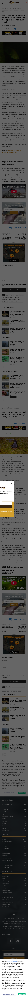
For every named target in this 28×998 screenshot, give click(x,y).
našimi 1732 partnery (12, 961)
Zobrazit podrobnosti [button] (9, 994)
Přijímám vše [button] (21, 994)
